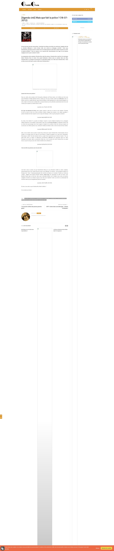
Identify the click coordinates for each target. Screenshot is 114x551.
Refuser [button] (97, 548)
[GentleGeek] (30, 3)
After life (28, 24)
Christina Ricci (33, 24)
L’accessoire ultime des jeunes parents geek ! (31, 207)
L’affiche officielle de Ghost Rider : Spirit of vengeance (60, 230)
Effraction (42, 24)
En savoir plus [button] (5, 548)
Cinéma (23, 14)
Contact (40, 9)
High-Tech (81, 37)
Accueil (24, 9)
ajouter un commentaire (40, 23)
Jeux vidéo (87, 37)
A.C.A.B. (25, 24)
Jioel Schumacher (47, 24)
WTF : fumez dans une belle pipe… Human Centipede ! (57, 207)
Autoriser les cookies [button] (106, 548)
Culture (30, 9)
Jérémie (27, 23)
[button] (3, 548)
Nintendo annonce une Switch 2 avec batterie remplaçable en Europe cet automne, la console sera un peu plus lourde (85, 41)
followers (89, 18)
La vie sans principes (58, 24)
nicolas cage (65, 24)
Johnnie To (52, 24)
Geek (35, 9)
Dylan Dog (38, 24)
